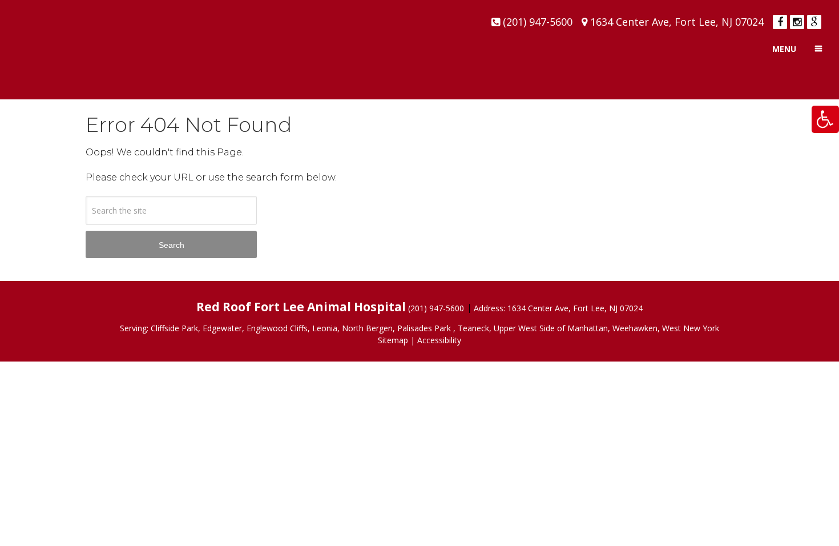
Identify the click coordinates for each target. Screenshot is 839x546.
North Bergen (367, 328)
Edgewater (222, 328)
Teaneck (473, 328)
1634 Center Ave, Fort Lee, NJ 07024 (677, 22)
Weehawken (635, 328)
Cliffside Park (174, 328)
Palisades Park (424, 328)
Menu (784, 48)
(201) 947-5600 (537, 22)
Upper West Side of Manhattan (551, 328)
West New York (690, 328)
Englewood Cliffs (277, 328)
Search (171, 245)
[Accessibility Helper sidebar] (825, 119)
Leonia (324, 328)
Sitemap (393, 340)
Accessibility (439, 340)
